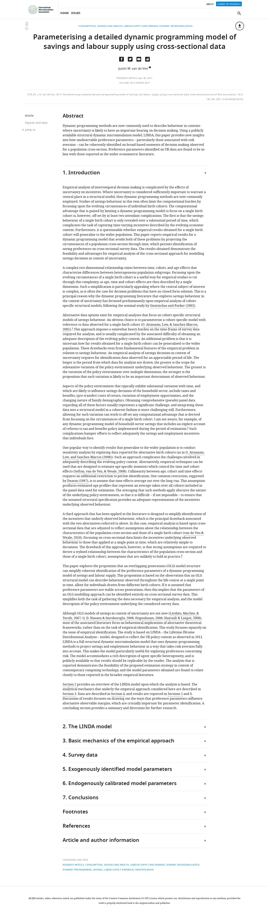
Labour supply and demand (147, 864)
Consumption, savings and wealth (107, 864)
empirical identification (137, 869)
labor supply (112, 869)
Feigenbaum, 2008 (148, 618)
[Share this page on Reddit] (147, 59)
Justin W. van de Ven (133, 68)
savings (98, 869)
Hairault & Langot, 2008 (182, 618)
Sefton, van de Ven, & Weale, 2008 (100, 471)
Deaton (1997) (77, 481)
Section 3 (69, 694)
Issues (75, 13)
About (210, 4)
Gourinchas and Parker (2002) (172, 305)
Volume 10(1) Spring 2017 (134, 82)
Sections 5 (175, 694)
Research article (127, 78)
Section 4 (118, 694)
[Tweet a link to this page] (130, 59)
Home (64, 13)
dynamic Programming (77, 869)
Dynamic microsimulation (182, 864)
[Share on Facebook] (121, 59)
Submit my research (228, 4)
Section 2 (69, 684)
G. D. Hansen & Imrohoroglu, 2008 (108, 618)
